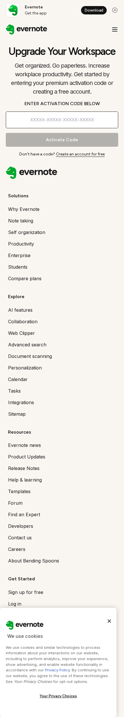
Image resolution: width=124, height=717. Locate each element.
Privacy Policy (57, 670)
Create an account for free (80, 154)
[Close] (109, 621)
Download (93, 10)
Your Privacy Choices (58, 696)
